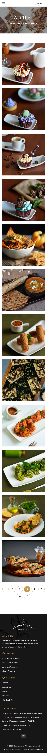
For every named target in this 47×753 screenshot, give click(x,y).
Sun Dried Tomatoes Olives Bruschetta (23, 391)
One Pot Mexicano (23, 258)
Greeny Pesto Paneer (23, 484)
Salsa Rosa (23, 529)
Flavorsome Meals (23, 262)
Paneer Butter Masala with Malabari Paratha (23, 300)
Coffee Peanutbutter (23, 168)
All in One (23, 574)
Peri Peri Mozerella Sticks (23, 346)
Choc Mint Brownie (23, 213)
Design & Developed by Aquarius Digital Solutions (23, 749)
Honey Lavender (23, 122)
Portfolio (23, 23)
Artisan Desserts (23, 81)
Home (12, 23)
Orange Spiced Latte (23, 77)
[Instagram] (23, 736)
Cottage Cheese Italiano (23, 439)
